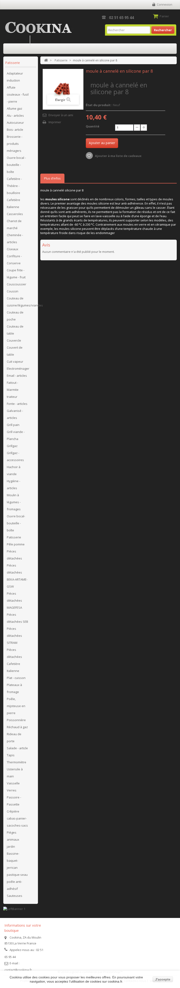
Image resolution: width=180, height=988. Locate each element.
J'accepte (162, 979)
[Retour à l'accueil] (46, 60)
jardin (11, 846)
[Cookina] (38, 27)
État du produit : (99, 105)
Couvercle (14, 340)
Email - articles (17, 375)
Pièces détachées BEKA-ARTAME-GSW (17, 576)
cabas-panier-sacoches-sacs (17, 822)
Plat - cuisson (16, 678)
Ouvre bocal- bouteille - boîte (16, 523)
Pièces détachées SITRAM (14, 635)
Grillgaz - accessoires (15, 456)
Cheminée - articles (15, 238)
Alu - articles (15, 115)
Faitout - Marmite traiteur (13, 389)
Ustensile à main (15, 772)
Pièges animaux (13, 836)
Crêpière (13, 811)
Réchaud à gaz (17, 727)
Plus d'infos (52, 178)
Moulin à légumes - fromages (14, 502)
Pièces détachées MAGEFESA (14, 600)
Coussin (12, 291)
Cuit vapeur (15, 361)
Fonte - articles (17, 404)
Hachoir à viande (13, 470)
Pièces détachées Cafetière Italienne (14, 660)
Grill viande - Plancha (16, 435)
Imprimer (55, 122)
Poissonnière (16, 720)
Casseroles (15, 214)
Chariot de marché (14, 224)
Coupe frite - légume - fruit (16, 273)
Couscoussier (16, 284)
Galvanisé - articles (15, 414)
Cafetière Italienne (13, 203)
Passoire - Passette (14, 800)
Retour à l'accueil (47, 40)
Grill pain (13, 425)
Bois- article (15, 129)
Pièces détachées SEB (17, 618)
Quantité (92, 126)
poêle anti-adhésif (14, 885)
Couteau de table (15, 330)
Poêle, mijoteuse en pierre (16, 706)
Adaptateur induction (15, 76)
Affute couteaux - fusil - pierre (18, 94)
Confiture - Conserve (14, 259)
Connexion (164, 4)
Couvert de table (14, 351)
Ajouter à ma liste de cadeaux (118, 156)
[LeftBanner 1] (14, 908)
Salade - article (17, 748)
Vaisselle (13, 783)
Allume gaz (14, 108)
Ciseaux (12, 249)
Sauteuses (14, 896)
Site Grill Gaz (16, 40)
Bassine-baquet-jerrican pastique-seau (17, 864)
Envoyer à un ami (61, 115)
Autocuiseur (15, 122)
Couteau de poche (15, 315)
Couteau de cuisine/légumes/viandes (21, 301)
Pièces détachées (14, 554)
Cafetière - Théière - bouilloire (14, 186)
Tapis (11, 755)
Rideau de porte (14, 737)
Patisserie (14, 537)
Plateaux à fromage (14, 688)
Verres (11, 790)
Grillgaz (12, 446)
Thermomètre (16, 762)
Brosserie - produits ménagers (14, 143)
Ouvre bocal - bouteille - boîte (16, 165)
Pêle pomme (16, 544)
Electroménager (18, 368)
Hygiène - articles (13, 484)
